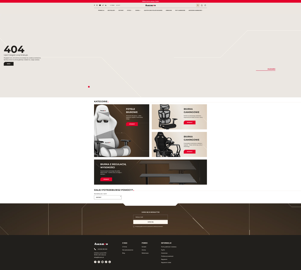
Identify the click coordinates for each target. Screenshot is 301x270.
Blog (123, 253)
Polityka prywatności (167, 256)
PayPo (163, 250)
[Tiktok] (103, 5)
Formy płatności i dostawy (168, 247)
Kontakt (144, 247)
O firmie (124, 247)
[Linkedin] (105, 5)
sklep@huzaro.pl (99, 257)
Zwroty (144, 250)
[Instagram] (97, 5)
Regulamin (164, 259)
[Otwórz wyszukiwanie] (198, 5)
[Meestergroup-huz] (150, 5)
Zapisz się (150, 222)
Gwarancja (164, 253)
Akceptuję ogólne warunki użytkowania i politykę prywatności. (149, 226)
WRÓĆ (8, 63)
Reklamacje (145, 253)
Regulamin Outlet (166, 262)
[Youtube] (100, 5)
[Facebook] (94, 5)
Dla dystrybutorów (127, 250)
